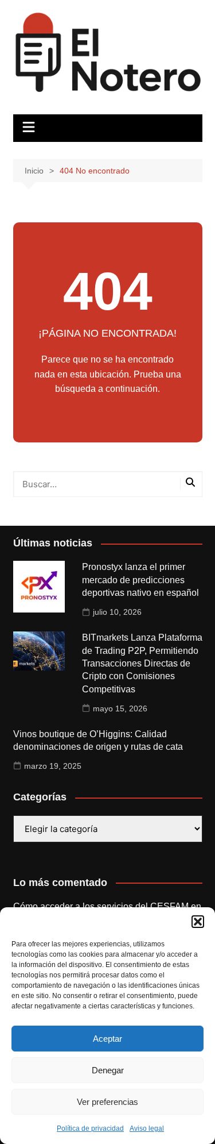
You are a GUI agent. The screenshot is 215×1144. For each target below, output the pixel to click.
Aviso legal (147, 1128)
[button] (198, 921)
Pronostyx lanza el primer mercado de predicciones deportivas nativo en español (140, 580)
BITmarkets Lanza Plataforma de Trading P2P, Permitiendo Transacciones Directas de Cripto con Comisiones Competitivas (142, 663)
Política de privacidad (90, 1128)
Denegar (108, 1070)
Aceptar (107, 1038)
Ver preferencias (107, 1102)
